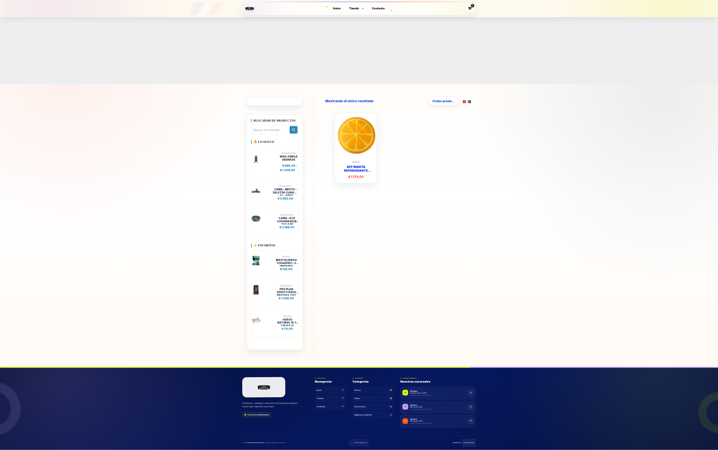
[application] (361, 8)
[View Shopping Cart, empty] (469, 8)
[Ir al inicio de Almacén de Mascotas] (263, 387)
